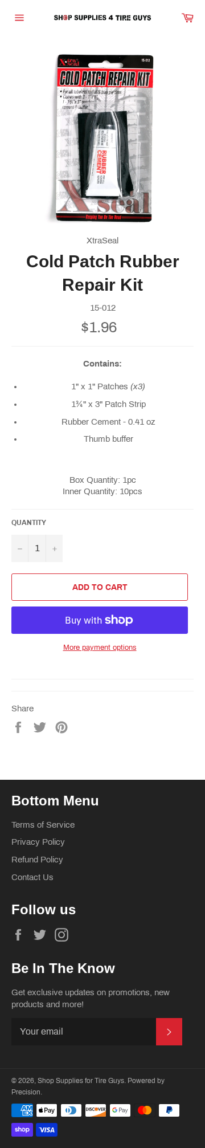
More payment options (100, 648)
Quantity (28, 523)
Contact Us (32, 877)
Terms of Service (43, 824)
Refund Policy (37, 859)
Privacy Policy (38, 841)
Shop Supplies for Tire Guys (81, 1081)
